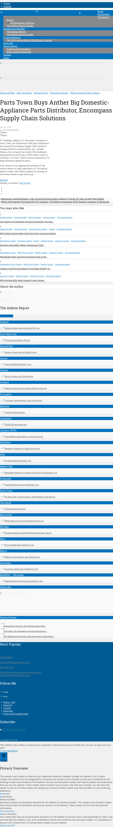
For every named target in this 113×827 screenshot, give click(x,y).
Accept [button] (3, 750)
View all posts (6, 315)
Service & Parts (41, 92)
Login (6, 57)
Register (4, 180)
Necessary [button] (5, 793)
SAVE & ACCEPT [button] (7, 825)
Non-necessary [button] (7, 811)
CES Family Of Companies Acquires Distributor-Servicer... (27, 221)
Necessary (7, 796)
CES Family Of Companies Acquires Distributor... (25, 631)
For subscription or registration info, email (20, 672)
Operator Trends (62, 241)
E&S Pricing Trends (25, 252)
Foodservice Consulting (19, 49)
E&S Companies (24, 92)
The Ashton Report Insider (20, 25)
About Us (7, 705)
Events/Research (12, 37)
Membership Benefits (14, 28)
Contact (7, 54)
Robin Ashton (6, 657)
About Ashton (10, 46)
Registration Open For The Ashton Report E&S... (24, 626)
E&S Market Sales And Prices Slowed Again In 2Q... (23, 257)
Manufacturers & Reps (38, 229)
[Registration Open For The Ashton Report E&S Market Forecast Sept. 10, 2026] (4, 623)
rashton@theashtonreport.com (15, 662)
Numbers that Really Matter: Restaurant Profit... (22, 245)
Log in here (24, 183)
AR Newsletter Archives (22, 23)
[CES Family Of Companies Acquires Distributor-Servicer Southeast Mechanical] (0, 214)
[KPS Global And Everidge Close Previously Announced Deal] (0, 226)
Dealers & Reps (6, 217)
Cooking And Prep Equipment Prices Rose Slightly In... (25, 268)
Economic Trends (25, 241)
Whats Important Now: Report (85, 92)
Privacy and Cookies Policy (15, 713)
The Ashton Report (16, 31)
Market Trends (47, 241)
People (52, 229)
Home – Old (9, 702)
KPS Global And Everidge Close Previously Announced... (28, 636)
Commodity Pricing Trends (11, 264)
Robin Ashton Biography (19, 52)
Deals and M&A (7, 92)
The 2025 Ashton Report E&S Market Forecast (29, 40)
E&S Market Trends (8, 241)
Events (36, 241)
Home (100, 11)
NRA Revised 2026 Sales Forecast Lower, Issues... (22, 280)
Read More (12, 750)
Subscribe (8, 43)
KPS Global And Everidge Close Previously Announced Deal (28, 233)
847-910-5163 (7, 667)
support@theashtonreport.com (15, 675)
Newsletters (103, 14)
